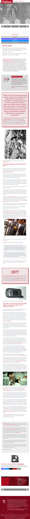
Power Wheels (12, 61)
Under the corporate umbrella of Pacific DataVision (13, 428)
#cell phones (20, 53)
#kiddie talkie (10, 54)
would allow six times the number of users (17, 342)
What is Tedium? (9, 508)
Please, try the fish (22, 518)
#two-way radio (5, 54)
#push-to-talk (17, 54)
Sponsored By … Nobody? (17, 76)
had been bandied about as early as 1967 (19, 278)
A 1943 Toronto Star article (7, 242)
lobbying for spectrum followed (7, 171)
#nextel (13, 54)
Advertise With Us (12, 509)
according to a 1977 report (19, 280)
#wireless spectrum (5, 53)
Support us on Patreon (16, 508)
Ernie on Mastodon (21, 509)
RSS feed (17, 509)
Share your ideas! (22, 508)
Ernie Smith (20, 464)
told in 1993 (22, 355)
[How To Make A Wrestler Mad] (15, 26)
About (15, 1)
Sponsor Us (22, 1)
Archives (18, 1)
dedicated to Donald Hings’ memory (11, 196)
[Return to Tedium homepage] (7, 2)
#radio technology (11, 53)
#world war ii (16, 53)
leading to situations (18, 122)
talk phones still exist (8, 414)
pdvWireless (18, 432)
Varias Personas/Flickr (19, 301)
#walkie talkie (25, 53)
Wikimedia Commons (6, 161)
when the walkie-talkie (7, 60)
